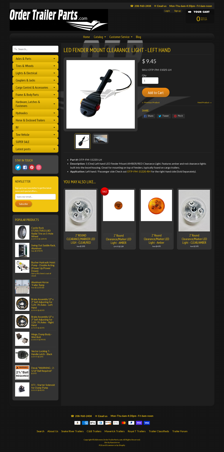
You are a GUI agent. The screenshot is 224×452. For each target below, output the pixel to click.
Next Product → (205, 102)
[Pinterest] (32, 167)
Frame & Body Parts (27, 95)
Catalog (98, 37)
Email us (160, 5)
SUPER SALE (22, 142)
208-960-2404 (140, 5)
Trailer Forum (179, 431)
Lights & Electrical (26, 73)
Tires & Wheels (24, 66)
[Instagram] (39, 167)
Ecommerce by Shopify (115, 445)
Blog (138, 37)
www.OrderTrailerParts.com (110, 440)
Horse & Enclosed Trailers (30, 120)
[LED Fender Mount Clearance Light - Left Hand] (82, 141)
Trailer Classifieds (159, 431)
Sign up (177, 11)
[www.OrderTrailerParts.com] (59, 20)
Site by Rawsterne (112, 442)
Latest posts (23, 149)
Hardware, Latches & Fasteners (28, 104)
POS (100, 445)
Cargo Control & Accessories (32, 87)
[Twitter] (18, 167)
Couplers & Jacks (25, 80)
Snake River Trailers (72, 431)
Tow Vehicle (22, 134)
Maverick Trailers (114, 431)
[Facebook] (25, 167)
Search (40, 431)
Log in (167, 11)
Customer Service (119, 37)
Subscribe (23, 204)
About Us (52, 431)
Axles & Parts (23, 58)
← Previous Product (151, 102)
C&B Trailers (94, 431)
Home (86, 37)
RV (17, 127)
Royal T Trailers (137, 431)
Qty (144, 75)
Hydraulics (22, 113)
